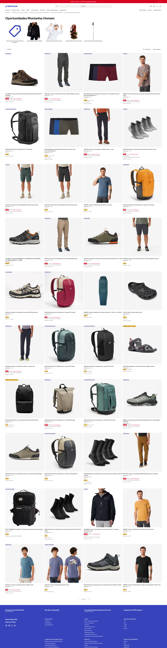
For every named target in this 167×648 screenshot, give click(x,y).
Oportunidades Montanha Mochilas (73, 41)
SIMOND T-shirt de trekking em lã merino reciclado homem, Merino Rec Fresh (142, 94)
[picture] (24, 72)
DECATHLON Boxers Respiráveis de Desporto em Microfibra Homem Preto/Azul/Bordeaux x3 (102, 94)
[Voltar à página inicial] (11, 6)
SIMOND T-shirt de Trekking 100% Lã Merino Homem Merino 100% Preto (142, 585)
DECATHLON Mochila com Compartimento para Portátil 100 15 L (22, 420)
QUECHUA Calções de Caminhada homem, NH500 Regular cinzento (141, 258)
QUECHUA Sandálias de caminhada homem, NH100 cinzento (139, 366)
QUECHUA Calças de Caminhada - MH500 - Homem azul (20, 366)
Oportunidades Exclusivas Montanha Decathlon (14, 41)
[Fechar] (161, 2)
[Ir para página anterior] (78, 599)
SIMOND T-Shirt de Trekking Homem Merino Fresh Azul (98, 205)
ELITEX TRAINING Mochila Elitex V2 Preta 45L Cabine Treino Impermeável (24, 529)
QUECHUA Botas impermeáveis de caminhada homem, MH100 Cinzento (103, 585)
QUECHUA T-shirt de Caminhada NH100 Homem (56, 585)
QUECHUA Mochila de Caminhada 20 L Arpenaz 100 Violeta (59, 312)
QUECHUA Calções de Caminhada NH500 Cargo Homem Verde (21, 205)
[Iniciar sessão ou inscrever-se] (157, 6)
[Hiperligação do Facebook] (6, 625)
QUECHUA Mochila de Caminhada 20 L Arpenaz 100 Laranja (138, 205)
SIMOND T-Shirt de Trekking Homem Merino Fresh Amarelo (138, 529)
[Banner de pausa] (159, 2)
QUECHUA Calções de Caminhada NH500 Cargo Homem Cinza (60, 205)
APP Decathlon (142, 10)
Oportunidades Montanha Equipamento (93, 41)
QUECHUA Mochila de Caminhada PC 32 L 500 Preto (18, 149)
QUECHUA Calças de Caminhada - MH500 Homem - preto (99, 149)
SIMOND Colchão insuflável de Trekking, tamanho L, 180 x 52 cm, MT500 (103, 312)
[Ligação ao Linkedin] (15, 625)
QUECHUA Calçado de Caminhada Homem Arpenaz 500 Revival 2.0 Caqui (103, 258)
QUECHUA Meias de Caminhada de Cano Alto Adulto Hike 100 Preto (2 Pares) (62, 530)
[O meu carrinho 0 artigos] (160, 6)
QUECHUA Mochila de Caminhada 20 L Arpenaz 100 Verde (59, 366)
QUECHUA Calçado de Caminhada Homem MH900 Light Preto (21, 312)
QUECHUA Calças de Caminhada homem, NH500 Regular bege (60, 258)
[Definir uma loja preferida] (150, 6)
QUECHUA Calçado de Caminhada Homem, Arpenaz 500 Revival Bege (23, 473)
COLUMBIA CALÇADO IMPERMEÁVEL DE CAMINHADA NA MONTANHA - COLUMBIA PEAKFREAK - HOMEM (23, 259)
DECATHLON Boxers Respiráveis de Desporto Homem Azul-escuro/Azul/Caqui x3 (60, 150)
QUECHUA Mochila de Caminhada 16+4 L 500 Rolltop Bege (59, 420)
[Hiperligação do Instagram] (12, 625)
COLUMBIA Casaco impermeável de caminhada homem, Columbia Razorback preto (101, 530)
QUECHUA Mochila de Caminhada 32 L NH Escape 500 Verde (99, 420)
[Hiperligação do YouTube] (9, 625)
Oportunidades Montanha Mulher (34, 41)
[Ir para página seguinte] (88, 599)
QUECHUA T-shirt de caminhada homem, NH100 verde (19, 585)
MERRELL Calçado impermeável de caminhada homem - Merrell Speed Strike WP (141, 420)
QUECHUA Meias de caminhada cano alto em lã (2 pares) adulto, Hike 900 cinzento (103, 474)
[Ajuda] (154, 6)
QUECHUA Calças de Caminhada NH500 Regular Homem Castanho (140, 473)
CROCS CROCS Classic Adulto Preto (132, 312)
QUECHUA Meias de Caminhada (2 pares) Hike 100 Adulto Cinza (139, 149)
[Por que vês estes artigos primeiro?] (143, 49)
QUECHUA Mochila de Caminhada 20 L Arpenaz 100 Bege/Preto (61, 473)
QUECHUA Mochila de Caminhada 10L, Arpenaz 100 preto (99, 366)
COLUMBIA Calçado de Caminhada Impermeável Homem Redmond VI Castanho (23, 94)
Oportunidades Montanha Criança (54, 41)
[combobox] (157, 49)
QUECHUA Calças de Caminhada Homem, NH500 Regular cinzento (61, 94)
